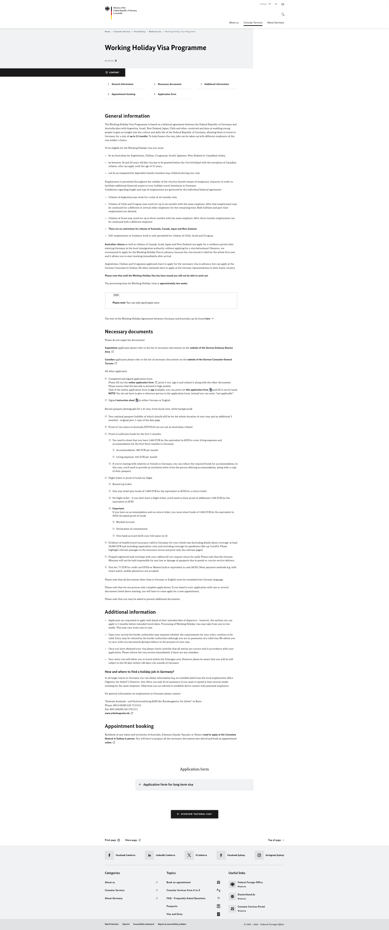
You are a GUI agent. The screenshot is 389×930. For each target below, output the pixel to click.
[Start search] (282, 13)
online (108, 742)
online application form (141, 382)
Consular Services (253, 23)
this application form (197, 389)
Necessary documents (169, 84)
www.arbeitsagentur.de (117, 713)
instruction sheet (126, 400)
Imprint (125, 924)
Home (107, 31)
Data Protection (112, 924)
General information (122, 84)
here (208, 318)
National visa (155, 31)
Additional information (216, 84)
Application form (167, 94)
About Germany (275, 22)
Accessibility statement (143, 924)
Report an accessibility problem (172, 924)
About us (234, 22)
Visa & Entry (139, 31)
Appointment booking (123, 94)
